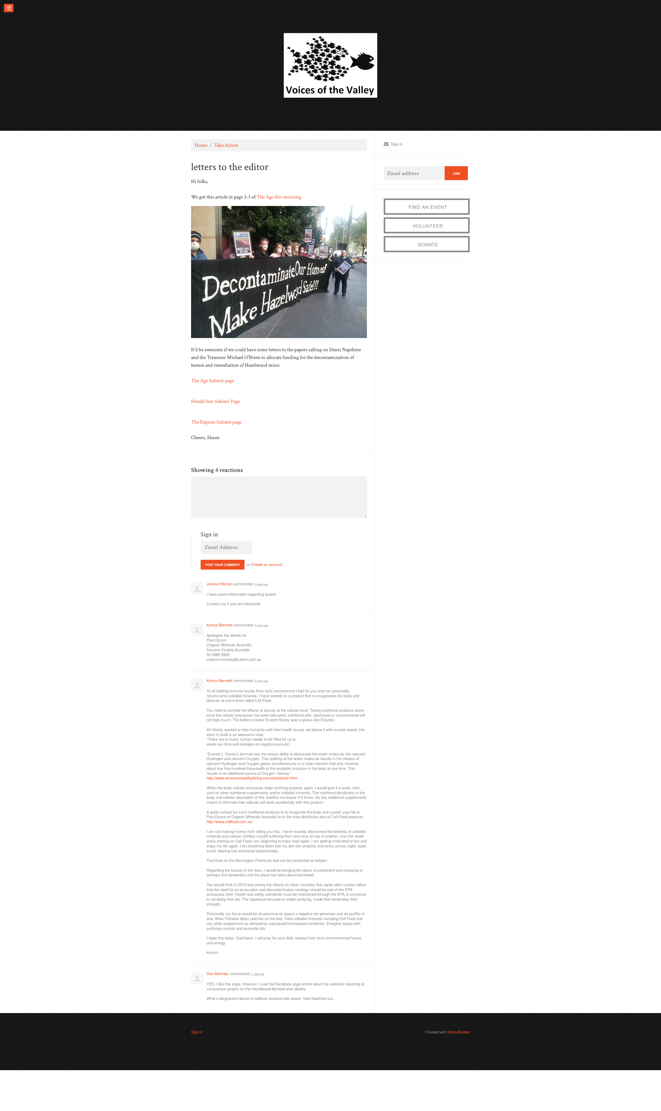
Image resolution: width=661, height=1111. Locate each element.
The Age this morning (279, 197)
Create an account (266, 564)
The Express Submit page (216, 422)
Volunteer (428, 225)
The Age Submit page (212, 380)
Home (201, 145)
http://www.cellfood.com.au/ (230, 821)
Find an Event (427, 206)
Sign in (396, 144)
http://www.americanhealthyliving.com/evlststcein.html (252, 777)
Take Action (226, 145)
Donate (428, 244)
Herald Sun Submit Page (215, 401)
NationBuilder (458, 1032)
